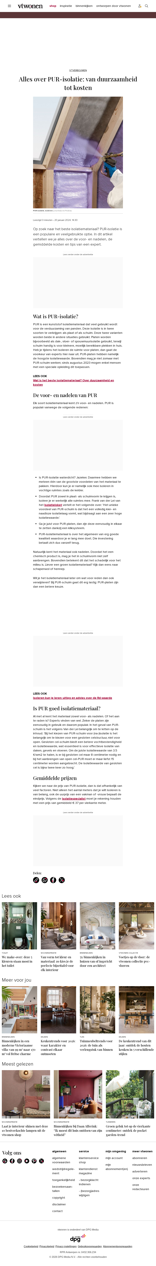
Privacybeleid (46, 1246)
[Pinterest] (34, 1161)
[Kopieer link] (36, 880)
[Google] (4, 1161)
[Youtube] (26, 1161)
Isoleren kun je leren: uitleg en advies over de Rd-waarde (72, 697)
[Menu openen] (9, 6)
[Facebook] (12, 1161)
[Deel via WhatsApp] (45, 880)
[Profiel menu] (140, 6)
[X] (41, 1161)
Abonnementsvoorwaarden (117, 1246)
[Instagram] (19, 1161)
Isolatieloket (53, 504)
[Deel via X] (62, 880)
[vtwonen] (30, 6)
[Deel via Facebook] (53, 880)
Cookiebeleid (31, 1246)
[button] (66, 1246)
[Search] (146, 6)
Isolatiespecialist (74, 798)
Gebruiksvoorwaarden (90, 1246)
